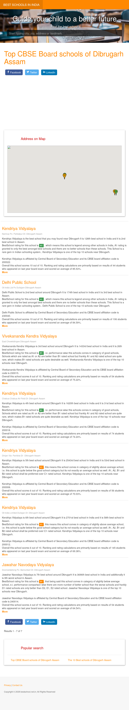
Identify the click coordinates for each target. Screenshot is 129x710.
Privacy (7, 685)
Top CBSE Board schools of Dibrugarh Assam (35, 660)
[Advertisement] (64, 99)
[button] (116, 192)
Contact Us (17, 685)
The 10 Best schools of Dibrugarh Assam (89, 660)
